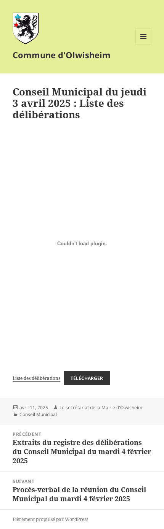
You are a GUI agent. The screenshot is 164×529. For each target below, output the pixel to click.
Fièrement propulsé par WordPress (50, 519)
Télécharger (87, 378)
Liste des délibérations (36, 378)
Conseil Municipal (38, 414)
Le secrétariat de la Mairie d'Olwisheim (100, 407)
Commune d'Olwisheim (62, 54)
